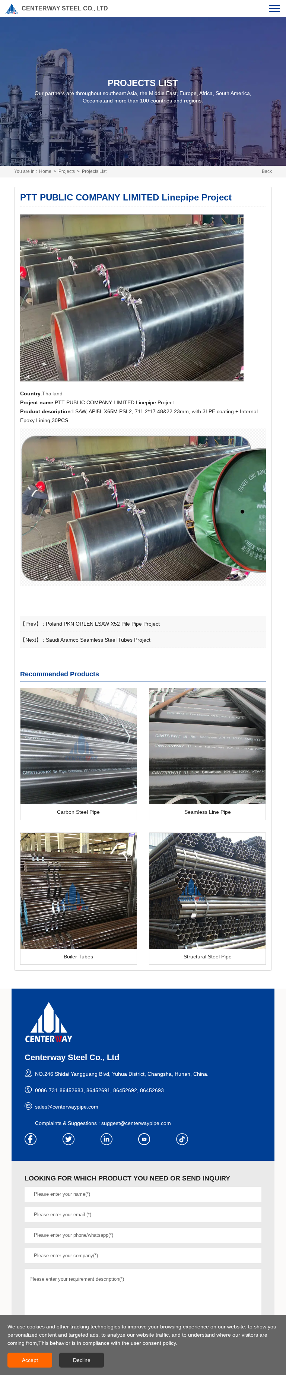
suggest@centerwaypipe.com (136, 1123)
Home (45, 171)
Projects (66, 171)
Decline (81, 1360)
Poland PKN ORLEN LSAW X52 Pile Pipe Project (103, 624)
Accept (30, 1360)
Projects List (94, 171)
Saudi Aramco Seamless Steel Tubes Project (98, 640)
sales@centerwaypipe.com (66, 1107)
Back (267, 171)
